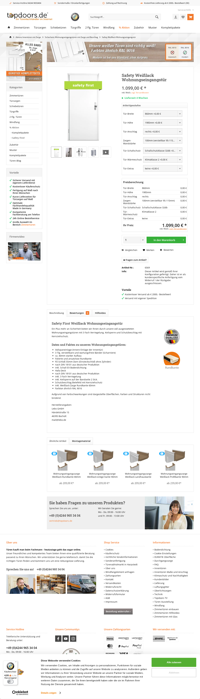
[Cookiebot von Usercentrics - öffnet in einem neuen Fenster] (20, 693)
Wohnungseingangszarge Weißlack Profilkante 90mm (174, 475)
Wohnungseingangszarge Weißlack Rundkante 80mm (66, 475)
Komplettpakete (20, 132)
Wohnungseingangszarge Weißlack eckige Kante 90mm (102, 475)
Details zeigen (48, 692)
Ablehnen (174, 672)
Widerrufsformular (115, 594)
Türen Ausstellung (164, 601)
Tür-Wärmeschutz (132, 159)
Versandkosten (113, 583)
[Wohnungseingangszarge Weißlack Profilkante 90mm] (174, 460)
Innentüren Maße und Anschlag (171, 572)
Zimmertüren (16, 95)
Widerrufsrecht (113, 586)
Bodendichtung (162, 549)
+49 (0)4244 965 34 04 (21, 648)
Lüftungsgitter (161, 586)
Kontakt (109, 579)
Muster (13, 150)
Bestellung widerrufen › (118, 611)
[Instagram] (73, 638)
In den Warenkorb (164, 240)
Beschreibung (56, 312)
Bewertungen (79, 312)
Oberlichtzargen (162, 590)
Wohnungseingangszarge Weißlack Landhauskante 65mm (138, 475)
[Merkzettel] (183, 17)
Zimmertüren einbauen (166, 609)
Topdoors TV (160, 597)
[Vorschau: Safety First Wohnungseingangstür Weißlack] (56, 152)
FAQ (156, 564)
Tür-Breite (128, 113)
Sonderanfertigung (115, 560)
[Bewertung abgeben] (155, 84)
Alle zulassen (174, 662)
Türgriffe (14, 111)
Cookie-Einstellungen (165, 553)
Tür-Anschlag (130, 131)
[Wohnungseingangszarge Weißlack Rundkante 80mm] (66, 460)
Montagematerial (81, 440)
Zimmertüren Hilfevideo (166, 612)
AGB (107, 597)
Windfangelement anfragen (119, 572)
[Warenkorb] (190, 17)
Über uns (110, 568)
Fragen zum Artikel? (136, 259)
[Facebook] (58, 638)
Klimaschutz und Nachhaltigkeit (171, 575)
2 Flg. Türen (16, 116)
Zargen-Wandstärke (129, 142)
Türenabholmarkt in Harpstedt (121, 564)
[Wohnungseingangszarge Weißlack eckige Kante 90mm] (102, 460)
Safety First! (18, 137)
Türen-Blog (15, 160)
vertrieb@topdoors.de (60, 520)
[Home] (9, 27)
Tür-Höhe (128, 122)
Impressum (111, 601)
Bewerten (168, 249)
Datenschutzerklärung (117, 590)
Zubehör (14, 144)
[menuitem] (184, 10)
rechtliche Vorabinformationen (121, 556)
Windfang (15, 122)
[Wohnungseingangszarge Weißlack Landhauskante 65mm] (138, 460)
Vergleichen (130, 250)
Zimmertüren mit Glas (166, 616)
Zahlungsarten (113, 575)
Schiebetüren (17, 106)
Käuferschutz (112, 553)
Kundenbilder (161, 579)
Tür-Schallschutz (132, 150)
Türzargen (15, 100)
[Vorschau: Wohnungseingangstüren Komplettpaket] (105, 152)
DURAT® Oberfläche (165, 556)
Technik (158, 594)
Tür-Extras (128, 168)
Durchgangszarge (163, 560)
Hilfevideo (100, 312)
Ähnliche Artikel (57, 440)
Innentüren (160, 568)
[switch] (10, 682)
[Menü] (16, 662)
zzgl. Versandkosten (140, 92)
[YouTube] (65, 638)
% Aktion (14, 127)
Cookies (109, 549)
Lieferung (159, 583)
